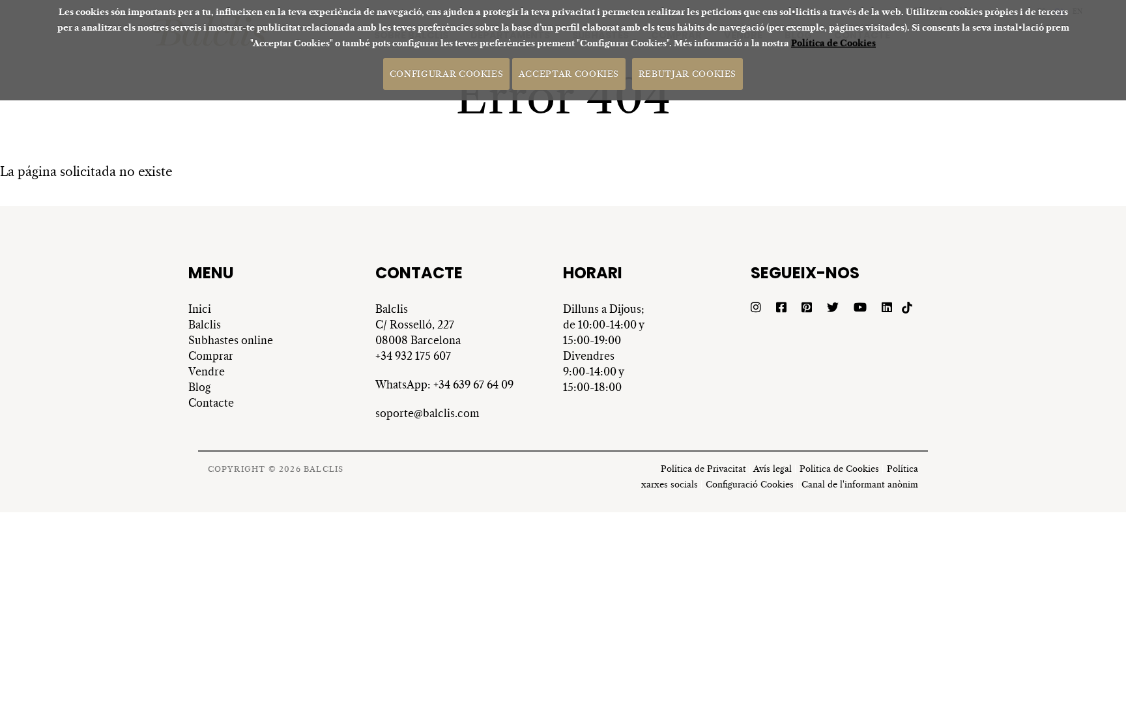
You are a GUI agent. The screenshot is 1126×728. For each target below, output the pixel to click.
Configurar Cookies (447, 73)
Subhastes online (230, 340)
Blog (199, 387)
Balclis (204, 324)
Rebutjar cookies (687, 73)
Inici (199, 308)
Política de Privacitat (703, 468)
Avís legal (772, 468)
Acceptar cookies (569, 73)
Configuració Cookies (750, 484)
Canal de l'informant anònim (859, 484)
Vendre (206, 371)
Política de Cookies (833, 43)
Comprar (210, 355)
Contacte (211, 402)
